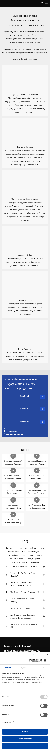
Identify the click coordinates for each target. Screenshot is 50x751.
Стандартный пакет (25, 255)
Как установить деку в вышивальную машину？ (37, 506)
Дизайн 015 (24, 396)
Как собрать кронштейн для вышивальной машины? (13, 506)
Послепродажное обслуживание (25, 199)
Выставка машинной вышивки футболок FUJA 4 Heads (13, 462)
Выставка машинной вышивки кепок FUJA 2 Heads (37, 462)
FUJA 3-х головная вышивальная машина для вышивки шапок (13, 492)
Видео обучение (25, 349)
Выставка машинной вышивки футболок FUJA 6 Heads (13, 477)
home (15, 59)
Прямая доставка (25, 300)
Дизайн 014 (25, 408)
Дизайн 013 (25, 421)
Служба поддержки (29, 59)
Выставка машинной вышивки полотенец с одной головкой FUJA (37, 492)
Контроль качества (25, 146)
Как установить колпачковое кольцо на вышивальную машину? (13, 521)
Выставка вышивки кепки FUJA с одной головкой (37, 477)
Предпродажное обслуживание (25, 94)
